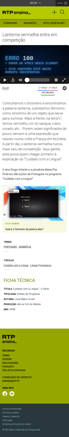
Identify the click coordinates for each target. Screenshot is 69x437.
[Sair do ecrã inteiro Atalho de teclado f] (64, 433)
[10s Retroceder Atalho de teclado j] (13, 433)
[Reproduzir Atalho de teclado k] (5, 433)
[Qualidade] (56, 433)
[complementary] (34, 218)
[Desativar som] (20, 433)
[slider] (46, 433)
